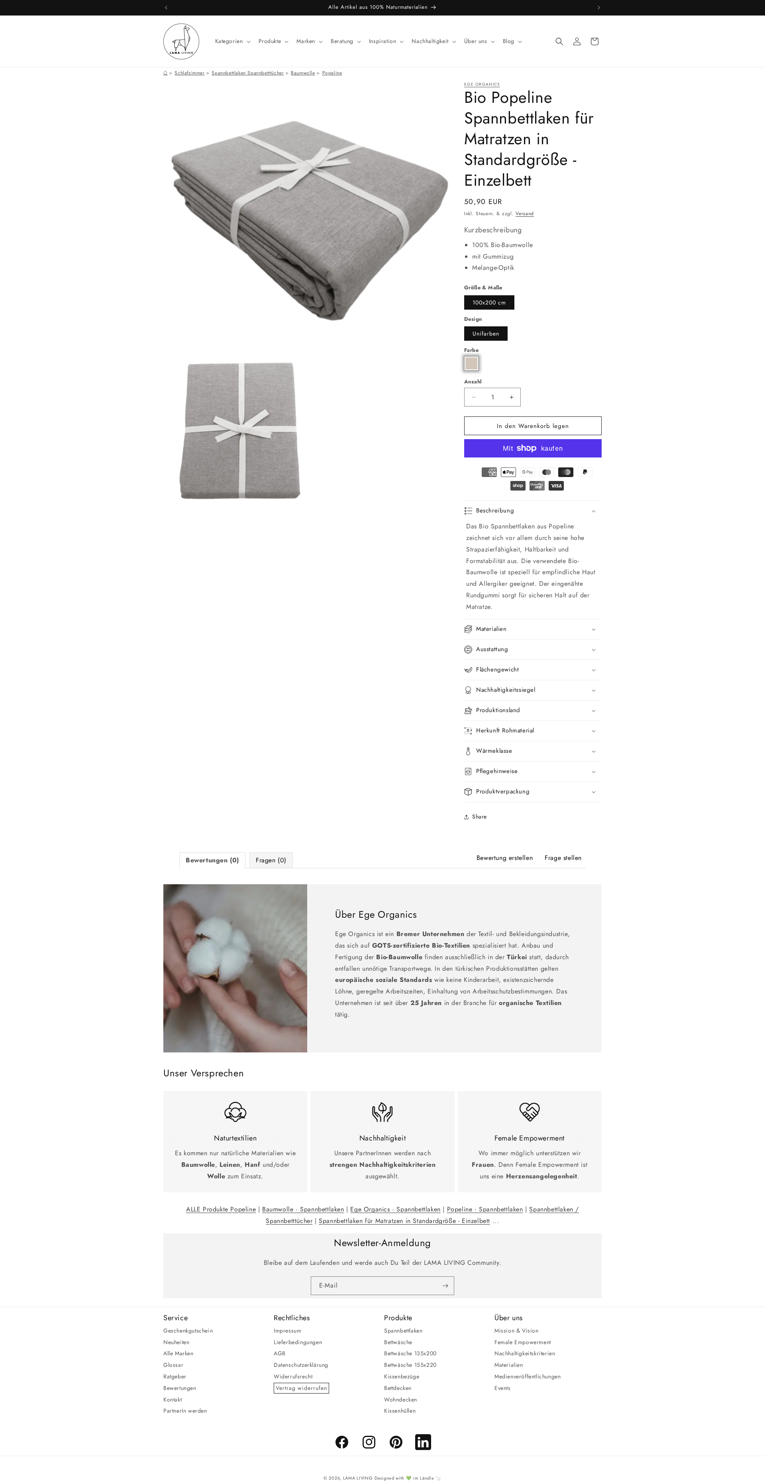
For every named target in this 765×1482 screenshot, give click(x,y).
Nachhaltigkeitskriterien (524, 1353)
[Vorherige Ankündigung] (166, 7)
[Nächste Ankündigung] (599, 7)
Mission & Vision (516, 1330)
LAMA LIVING (358, 1478)
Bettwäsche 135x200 (410, 1353)
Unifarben (486, 334)
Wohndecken (400, 1399)
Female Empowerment (522, 1342)
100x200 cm (489, 302)
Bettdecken (398, 1388)
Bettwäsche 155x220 (410, 1365)
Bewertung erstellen (505, 857)
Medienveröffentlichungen (527, 1376)
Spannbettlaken (403, 1330)
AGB (280, 1353)
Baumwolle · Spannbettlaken (303, 1209)
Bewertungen (179, 1388)
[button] (232, 41)
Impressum (287, 1330)
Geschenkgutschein (188, 1330)
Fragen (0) (271, 860)
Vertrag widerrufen (301, 1388)
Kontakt (172, 1399)
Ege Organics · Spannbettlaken (395, 1209)
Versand (525, 213)
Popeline (332, 73)
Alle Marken (178, 1353)
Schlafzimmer (189, 73)
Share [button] (479, 816)
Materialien (508, 1365)
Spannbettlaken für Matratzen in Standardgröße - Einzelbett (404, 1220)
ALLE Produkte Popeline (221, 1209)
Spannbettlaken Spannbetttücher (248, 73)
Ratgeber (174, 1376)
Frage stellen (563, 857)
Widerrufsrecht (293, 1376)
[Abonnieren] (445, 1285)
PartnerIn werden (185, 1411)
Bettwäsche (398, 1342)
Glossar (173, 1365)
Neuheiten (176, 1342)
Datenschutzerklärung (301, 1365)
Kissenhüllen (400, 1411)
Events (502, 1388)
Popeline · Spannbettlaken (485, 1209)
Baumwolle (303, 73)
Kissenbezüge (401, 1376)
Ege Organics (482, 84)
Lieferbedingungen (298, 1342)
